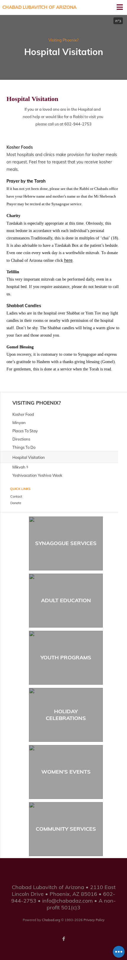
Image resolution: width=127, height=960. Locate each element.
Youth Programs (65, 657)
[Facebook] (63, 938)
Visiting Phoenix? (63, 40)
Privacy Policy (94, 920)
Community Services (66, 828)
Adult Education (66, 600)
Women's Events (66, 771)
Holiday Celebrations (66, 714)
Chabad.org (51, 920)
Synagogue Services (66, 543)
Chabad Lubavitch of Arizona (39, 7)
